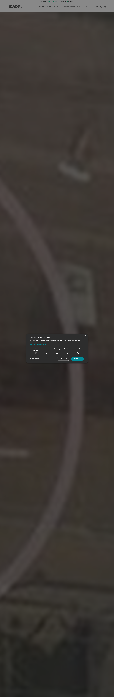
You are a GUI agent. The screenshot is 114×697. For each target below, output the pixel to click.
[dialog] (57, 348)
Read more (58, 342)
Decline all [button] (63, 359)
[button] (57, 345)
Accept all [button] (77, 359)
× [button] (85, 335)
